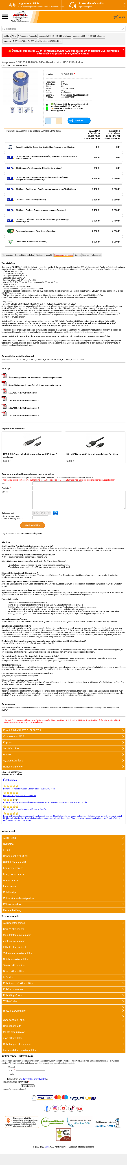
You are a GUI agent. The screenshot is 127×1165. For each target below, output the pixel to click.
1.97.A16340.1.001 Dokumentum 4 (24, 416)
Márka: (49, 93)
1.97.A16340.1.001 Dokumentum (23, 393)
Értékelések (10, 780)
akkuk (46, 1147)
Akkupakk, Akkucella (28, 36)
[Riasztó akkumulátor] (63, 1006)
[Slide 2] (124, 6)
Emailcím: (6, 488)
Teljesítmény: (51, 84)
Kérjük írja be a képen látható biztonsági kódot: (12, 517)
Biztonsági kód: (8, 513)
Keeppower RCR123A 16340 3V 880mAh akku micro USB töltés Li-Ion (32, 41)
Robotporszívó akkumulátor (18, 983)
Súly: (48, 91)
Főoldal (6, 36)
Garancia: (50, 95)
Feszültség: (50, 82)
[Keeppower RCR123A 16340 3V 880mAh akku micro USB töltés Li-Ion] (20, 105)
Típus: (48, 86)
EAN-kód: (50, 97)
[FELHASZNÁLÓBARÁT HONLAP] (52, 1127)
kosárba (79, 120)
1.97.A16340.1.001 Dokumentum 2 (24, 400)
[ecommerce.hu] (22, 1127)
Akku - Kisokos (47, 478)
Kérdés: (5, 492)
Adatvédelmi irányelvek (31, 534)
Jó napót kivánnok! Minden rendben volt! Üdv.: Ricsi (29, 789)
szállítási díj (38, 722)
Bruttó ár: (49, 74)
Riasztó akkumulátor (14, 1010)
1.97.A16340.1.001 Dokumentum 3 (24, 408)
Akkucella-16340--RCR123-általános (55, 36)
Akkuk (14, 36)
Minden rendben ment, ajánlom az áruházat (25, 809)
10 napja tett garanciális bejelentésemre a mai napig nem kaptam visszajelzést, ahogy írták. (45, 802)
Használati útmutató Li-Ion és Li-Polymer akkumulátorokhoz (35, 385)
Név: (3, 483)
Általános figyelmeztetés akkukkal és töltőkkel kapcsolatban (35, 378)
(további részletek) (81, 95)
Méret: (48, 88)
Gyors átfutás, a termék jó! (19, 796)
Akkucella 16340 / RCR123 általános (89, 36)
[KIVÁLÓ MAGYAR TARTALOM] (79, 1127)
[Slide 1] (124, 3)
